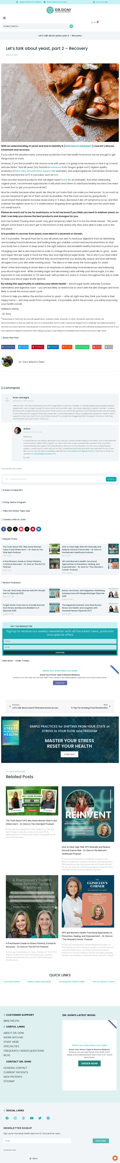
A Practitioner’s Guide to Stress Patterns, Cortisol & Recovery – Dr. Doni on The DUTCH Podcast (24, 564)
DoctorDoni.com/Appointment (80, 451)
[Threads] (15, 529)
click (64, 179)
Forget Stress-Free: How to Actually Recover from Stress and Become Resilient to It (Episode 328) (24, 608)
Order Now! (69, 754)
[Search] (71, 26)
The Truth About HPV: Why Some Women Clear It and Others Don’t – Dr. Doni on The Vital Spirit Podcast (23, 549)
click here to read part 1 (78, 146)
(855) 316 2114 (11, 1020)
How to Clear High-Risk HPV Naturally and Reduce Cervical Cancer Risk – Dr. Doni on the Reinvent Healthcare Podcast (81, 549)
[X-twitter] (26, 529)
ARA (56, 174)
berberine (55, 167)
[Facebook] (7, 1118)
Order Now (89, 1063)
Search (111, 479)
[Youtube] (21, 529)
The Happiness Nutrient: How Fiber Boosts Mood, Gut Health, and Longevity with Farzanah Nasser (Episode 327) (81, 608)
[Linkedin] (38, 529)
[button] (4, 18)
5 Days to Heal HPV (13, 490)
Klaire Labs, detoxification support (33, 171)
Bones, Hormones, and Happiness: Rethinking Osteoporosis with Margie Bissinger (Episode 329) (83, 593)
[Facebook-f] (3, 529)
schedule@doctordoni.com (45, 454)
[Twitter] (39, 1118)
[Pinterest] (32, 529)
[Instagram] (9, 529)
